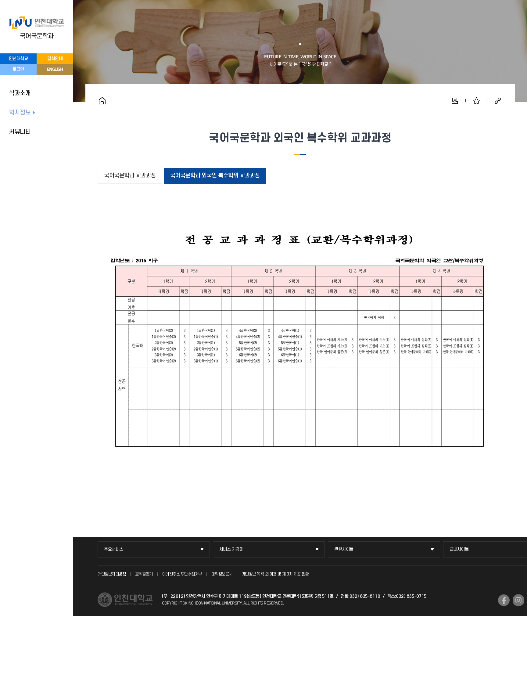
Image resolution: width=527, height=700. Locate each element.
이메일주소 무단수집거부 (182, 574)
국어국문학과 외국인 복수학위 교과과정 (215, 175)
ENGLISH (55, 69)
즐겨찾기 (476, 100)
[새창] (504, 600)
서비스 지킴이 (231, 549)
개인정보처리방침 (112, 574)
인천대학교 (18, 58)
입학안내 (55, 58)
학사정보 (19, 112)
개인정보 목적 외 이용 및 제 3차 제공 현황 (275, 574)
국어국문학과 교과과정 (130, 175)
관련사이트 (343, 549)
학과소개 (19, 93)
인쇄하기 (454, 100)
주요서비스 (113, 549)
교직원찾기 (144, 574)
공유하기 (498, 100)
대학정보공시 (221, 574)
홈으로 (102, 100)
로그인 (18, 69)
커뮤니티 (19, 131)
